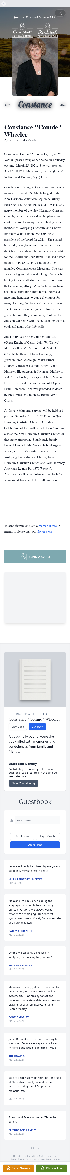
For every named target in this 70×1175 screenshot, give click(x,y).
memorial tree (48, 525)
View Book (18, 726)
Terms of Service (44, 1158)
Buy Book (37, 726)
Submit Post (35, 844)
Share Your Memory (23, 783)
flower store (44, 531)
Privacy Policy (25, 1158)
